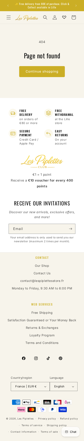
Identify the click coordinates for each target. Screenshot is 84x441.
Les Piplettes (25, 418)
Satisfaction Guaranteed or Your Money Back (42, 320)
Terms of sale (49, 431)
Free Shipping (42, 312)
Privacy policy (47, 418)
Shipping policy (57, 425)
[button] (8, 17)
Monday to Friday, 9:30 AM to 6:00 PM (42, 288)
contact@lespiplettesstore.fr (42, 281)
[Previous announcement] (8, 5)
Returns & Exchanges (42, 327)
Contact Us (42, 273)
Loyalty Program (42, 335)
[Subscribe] (70, 229)
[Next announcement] (76, 5)
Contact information (23, 431)
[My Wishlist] (64, 17)
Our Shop (42, 265)
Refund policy (69, 418)
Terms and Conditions (42, 343)
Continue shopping (42, 71)
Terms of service (32, 425)
